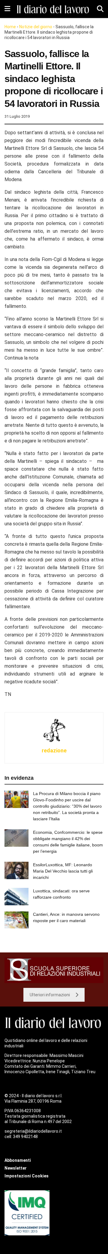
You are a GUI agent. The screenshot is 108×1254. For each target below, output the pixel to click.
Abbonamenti (17, 1160)
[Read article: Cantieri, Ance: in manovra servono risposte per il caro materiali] (16, 919)
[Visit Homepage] (53, 9)
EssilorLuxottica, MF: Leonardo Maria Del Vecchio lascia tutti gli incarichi (63, 871)
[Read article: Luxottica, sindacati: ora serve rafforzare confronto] (16, 896)
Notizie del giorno (35, 26)
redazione (54, 750)
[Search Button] (100, 9)
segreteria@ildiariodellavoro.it (33, 1131)
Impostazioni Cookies (26, 1176)
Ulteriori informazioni (50, 994)
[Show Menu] (7, 9)
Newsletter (15, 1168)
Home (10, 26)
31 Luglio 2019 (17, 116)
